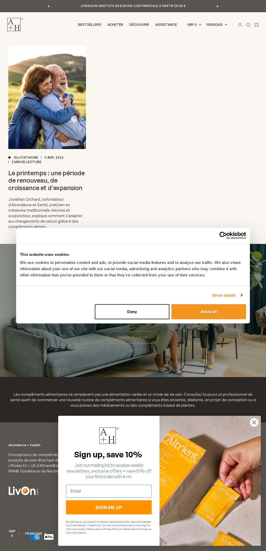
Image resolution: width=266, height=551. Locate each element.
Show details (224, 295)
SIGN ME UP (108, 507)
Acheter (115, 24)
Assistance (166, 24)
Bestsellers (89, 24)
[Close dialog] (254, 422)
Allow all (209, 311)
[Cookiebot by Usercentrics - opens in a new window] (223, 235)
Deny (132, 311)
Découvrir (139, 24)
